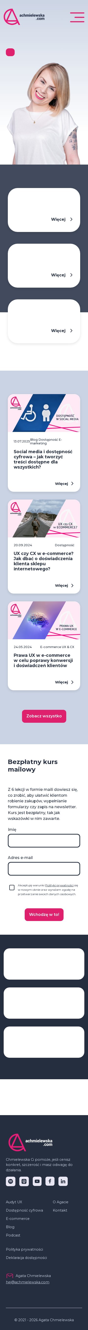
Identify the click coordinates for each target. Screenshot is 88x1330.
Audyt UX (14, 1202)
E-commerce (18, 1218)
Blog (10, 1227)
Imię (12, 829)
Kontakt (60, 1210)
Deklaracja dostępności (26, 1258)
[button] (77, 17)
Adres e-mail (20, 857)
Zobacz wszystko (44, 716)
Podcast (13, 1235)
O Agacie (60, 1202)
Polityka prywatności (24, 1249)
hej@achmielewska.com (27, 1282)
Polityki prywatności (59, 885)
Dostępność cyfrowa (24, 1210)
